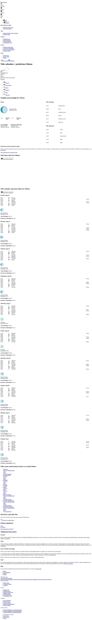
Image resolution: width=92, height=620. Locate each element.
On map (3, 79)
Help (6, 20)
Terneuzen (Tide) (9, 152)
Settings (7, 22)
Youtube (19, 612)
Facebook (12, 60)
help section (52, 555)
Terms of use (6, 55)
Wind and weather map (8, 27)
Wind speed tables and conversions (10, 33)
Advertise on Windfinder (8, 48)
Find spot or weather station (8, 520)
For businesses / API (7, 42)
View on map (5, 60)
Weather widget (6, 34)
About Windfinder (7, 41)
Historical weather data (8, 47)
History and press (7, 40)
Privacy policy (6, 56)
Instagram (20, 611)
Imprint (4, 57)
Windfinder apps (6, 39)
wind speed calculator (68, 563)
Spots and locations (7, 28)
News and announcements (8, 49)
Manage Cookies (6, 50)
